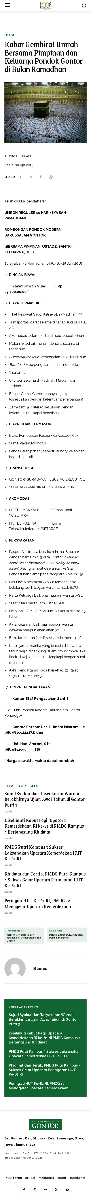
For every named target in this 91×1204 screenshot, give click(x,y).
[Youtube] (67, 1190)
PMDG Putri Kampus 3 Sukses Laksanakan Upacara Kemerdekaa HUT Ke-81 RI (43, 852)
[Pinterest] (40, 177)
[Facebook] (20, 177)
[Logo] (45, 5)
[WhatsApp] (51, 177)
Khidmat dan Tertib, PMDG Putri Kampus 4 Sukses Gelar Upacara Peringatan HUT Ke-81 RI (45, 879)
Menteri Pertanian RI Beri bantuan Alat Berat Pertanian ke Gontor (24, 937)
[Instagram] (34, 1190)
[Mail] (45, 1190)
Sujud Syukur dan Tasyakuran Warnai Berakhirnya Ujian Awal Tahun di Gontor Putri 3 (44, 799)
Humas (26, 156)
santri (8, 811)
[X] (30, 177)
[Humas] (17, 968)
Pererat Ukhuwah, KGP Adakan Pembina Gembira (66, 936)
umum (9, 35)
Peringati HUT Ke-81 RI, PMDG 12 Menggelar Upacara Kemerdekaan (37, 903)
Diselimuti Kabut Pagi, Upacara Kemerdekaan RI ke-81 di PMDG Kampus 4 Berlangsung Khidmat (44, 826)
